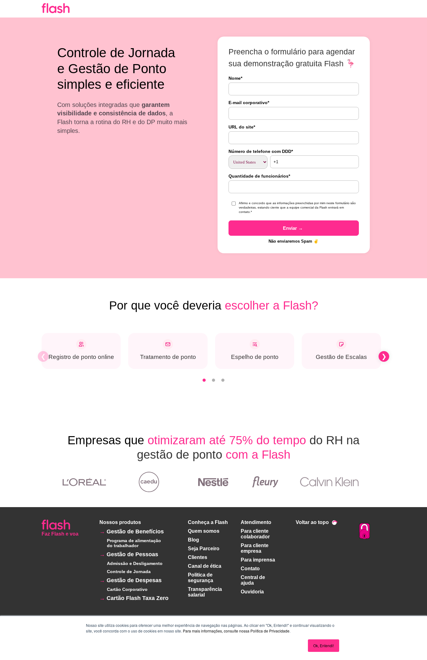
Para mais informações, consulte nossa (216, 630)
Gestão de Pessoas (132, 554)
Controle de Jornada (129, 571)
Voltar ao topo (312, 522)
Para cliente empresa (255, 548)
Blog (193, 539)
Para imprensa (258, 559)
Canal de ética (204, 566)
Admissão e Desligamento (135, 563)
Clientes (197, 557)
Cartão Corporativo (127, 589)
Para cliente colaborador (255, 533)
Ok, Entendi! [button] (323, 645)
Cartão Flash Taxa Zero (137, 598)
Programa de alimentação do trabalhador (134, 543)
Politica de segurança (200, 577)
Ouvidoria (252, 591)
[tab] (204, 380)
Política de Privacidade (269, 630)
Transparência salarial (205, 592)
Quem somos (203, 531)
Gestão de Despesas (134, 580)
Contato (250, 568)
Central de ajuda (253, 580)
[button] (43, 356)
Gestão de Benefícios (135, 531)
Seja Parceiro (203, 548)
